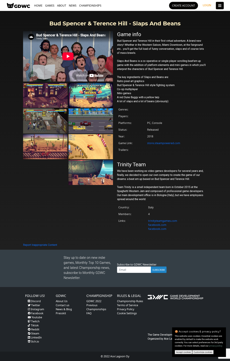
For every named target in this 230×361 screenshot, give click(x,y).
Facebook (36, 313)
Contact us (62, 305)
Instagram (37, 309)
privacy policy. (216, 346)
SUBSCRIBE (158, 269)
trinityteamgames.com (162, 221)
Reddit (34, 329)
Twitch (35, 321)
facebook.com (157, 225)
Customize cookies (203, 352)
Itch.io (34, 341)
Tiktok (34, 325)
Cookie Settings (127, 313)
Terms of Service (127, 305)
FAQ (89, 313)
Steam (34, 333)
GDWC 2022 (93, 301)
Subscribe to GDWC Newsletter (137, 264)
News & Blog (64, 309)
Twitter (35, 305)
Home (38, 5)
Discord (35, 301)
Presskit (61, 313)
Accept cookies (183, 352)
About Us (62, 301)
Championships (90, 5)
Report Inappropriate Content (40, 244)
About (61, 5)
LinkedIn (36, 337)
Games (49, 5)
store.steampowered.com (163, 143)
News (72, 5)
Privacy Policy (125, 309)
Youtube (36, 317)
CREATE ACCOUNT (183, 5)
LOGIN (207, 5)
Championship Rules (130, 301)
